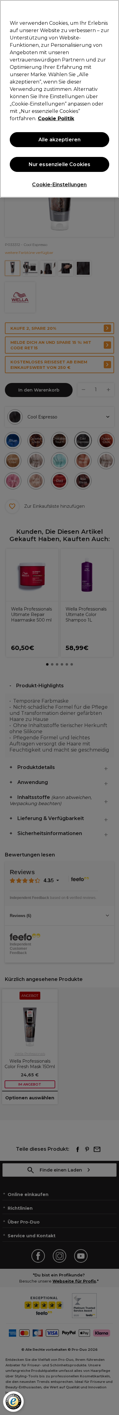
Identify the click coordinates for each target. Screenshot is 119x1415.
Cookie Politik (56, 118)
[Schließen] (111, 8)
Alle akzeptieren (59, 140)
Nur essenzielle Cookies (60, 164)
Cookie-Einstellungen (59, 185)
